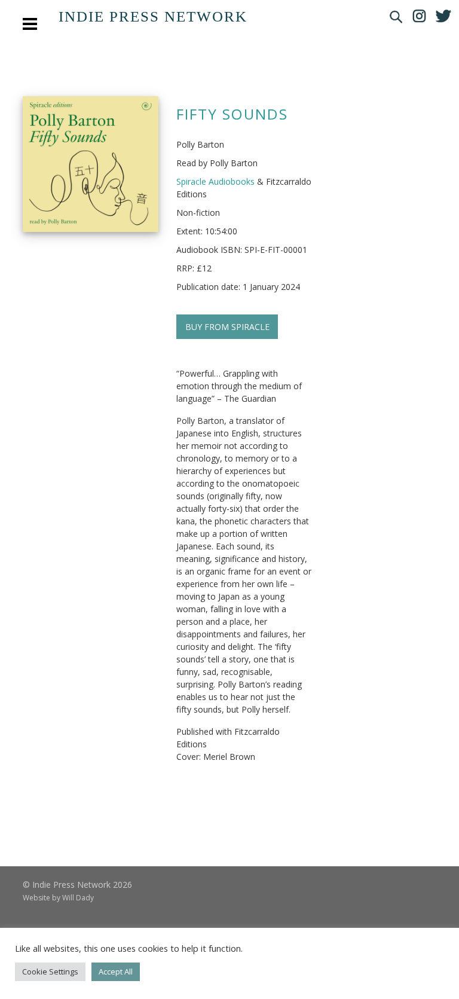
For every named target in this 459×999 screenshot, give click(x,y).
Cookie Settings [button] (50, 971)
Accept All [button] (116, 971)
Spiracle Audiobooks (215, 181)
